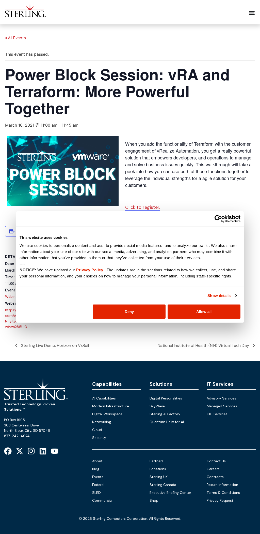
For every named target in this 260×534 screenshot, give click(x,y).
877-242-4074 (17, 436)
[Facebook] (8, 451)
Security (99, 437)
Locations (158, 469)
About (97, 461)
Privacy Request (220, 500)
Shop (154, 500)
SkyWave (157, 406)
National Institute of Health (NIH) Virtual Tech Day (204, 345)
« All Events (15, 37)
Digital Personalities (166, 398)
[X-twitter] (19, 451)
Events (97, 476)
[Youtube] (54, 451)
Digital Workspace (107, 414)
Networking (101, 422)
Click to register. (142, 207)
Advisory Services (221, 398)
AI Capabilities (104, 398)
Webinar (12, 296)
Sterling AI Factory (165, 414)
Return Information (222, 484)
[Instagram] (31, 451)
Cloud (97, 429)
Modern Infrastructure (110, 406)
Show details (219, 295)
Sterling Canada (163, 484)
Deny (129, 311)
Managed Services (222, 406)
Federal (98, 484)
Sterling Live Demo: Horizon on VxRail (54, 345)
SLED (96, 492)
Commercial (102, 500)
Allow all (204, 311)
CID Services (217, 414)
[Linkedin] (43, 451)
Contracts (215, 476)
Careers (213, 469)
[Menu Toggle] (252, 13)
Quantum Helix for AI (167, 422)
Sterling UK (159, 476)
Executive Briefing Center (170, 492)
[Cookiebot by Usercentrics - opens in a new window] (218, 219)
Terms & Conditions (223, 492)
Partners (157, 461)
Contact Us (216, 461)
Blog (95, 469)
